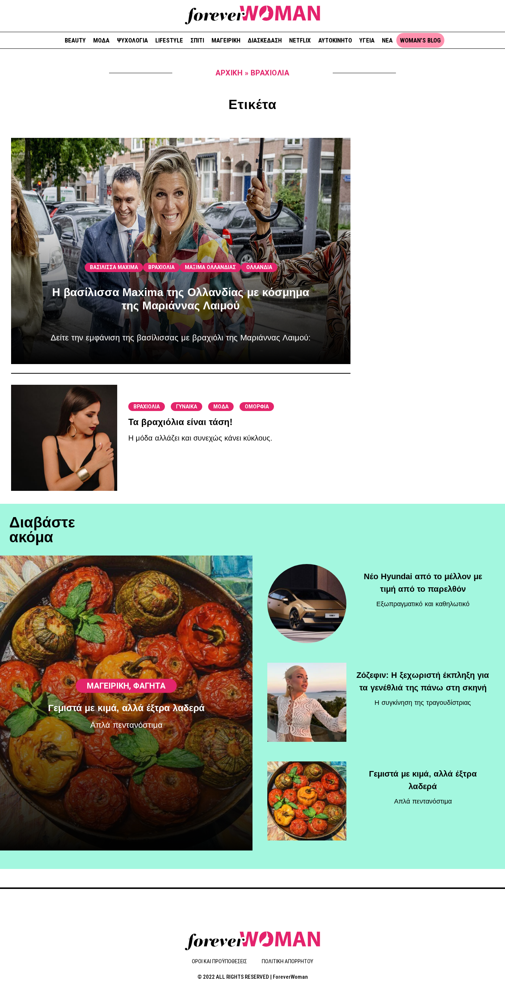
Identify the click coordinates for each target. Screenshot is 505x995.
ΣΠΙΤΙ (197, 40)
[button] (496, 15)
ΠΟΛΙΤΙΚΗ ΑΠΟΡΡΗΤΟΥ (287, 961)
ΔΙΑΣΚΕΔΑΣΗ (265, 40)
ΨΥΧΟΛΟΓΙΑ (132, 40)
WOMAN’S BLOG (420, 40)
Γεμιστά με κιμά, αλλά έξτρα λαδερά (126, 708)
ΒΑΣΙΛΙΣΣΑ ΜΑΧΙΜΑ (114, 267)
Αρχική (229, 72)
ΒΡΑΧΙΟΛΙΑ (161, 267)
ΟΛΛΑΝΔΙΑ (259, 267)
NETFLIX (300, 40)
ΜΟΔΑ (101, 40)
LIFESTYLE (169, 40)
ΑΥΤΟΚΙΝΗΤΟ (335, 40)
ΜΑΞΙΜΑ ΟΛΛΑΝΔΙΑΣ (210, 267)
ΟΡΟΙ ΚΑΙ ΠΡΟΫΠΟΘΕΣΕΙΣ (219, 961)
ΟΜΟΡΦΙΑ (257, 407)
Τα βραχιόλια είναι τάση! (180, 422)
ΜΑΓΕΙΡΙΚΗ (225, 40)
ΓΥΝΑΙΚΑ (186, 407)
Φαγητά (149, 685)
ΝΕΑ (387, 40)
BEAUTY (75, 40)
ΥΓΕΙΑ (366, 40)
